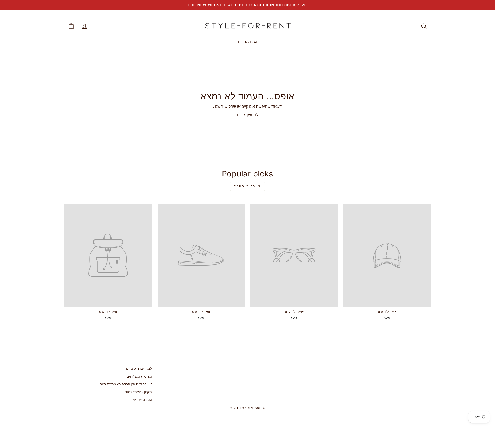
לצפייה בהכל (247, 186)
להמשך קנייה (247, 115)
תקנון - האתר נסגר (138, 392)
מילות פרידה (247, 41)
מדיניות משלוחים (139, 376)
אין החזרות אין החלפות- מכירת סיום (126, 384)
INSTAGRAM (141, 400)
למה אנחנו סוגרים (139, 368)
